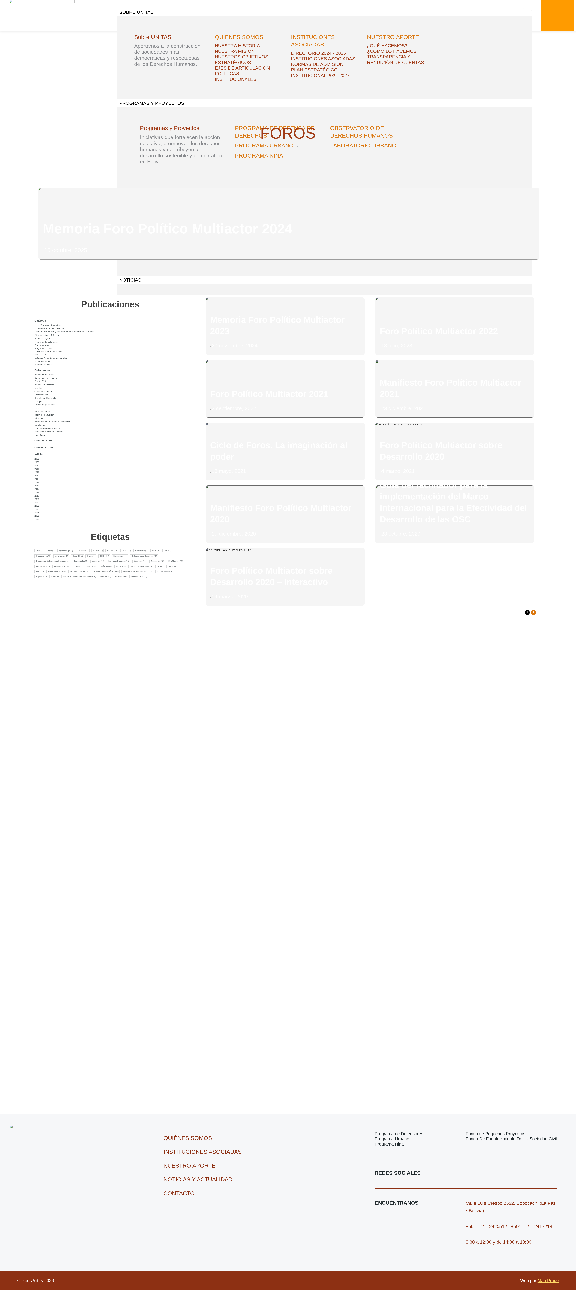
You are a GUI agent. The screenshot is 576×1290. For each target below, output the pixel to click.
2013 (36, 475)
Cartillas (38, 388)
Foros (37, 408)
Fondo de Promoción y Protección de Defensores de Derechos (64, 331)
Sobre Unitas (136, 12)
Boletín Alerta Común (44, 374)
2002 (36, 459)
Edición (39, 454)
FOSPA (91, 566)
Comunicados (43, 440)
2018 (36, 492)
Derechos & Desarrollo (45, 398)
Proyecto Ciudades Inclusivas (48, 351)
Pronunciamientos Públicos (47, 428)
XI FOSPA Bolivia (139, 577)
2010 (36, 465)
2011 (36, 469)
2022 (36, 506)
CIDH (155, 551)
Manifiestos (39, 425)
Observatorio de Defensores (47, 335)
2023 (36, 509)
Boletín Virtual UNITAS (45, 384)
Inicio (277, 146)
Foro (79, 566)
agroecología (66, 551)
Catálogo (40, 320)
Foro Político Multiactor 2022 (439, 331)
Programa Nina (41, 345)
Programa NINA (57, 571)
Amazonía (83, 551)
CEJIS (126, 551)
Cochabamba (43, 556)
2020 (36, 499)
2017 (36, 489)
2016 (36, 485)
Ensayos (38, 401)
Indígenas (106, 566)
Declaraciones (41, 394)
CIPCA (168, 551)
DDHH (104, 556)
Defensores (120, 556)
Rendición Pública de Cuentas (48, 431)
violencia (121, 577)
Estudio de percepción (45, 405)
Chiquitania (141, 551)
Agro (51, 551)
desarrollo (140, 561)
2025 (36, 516)
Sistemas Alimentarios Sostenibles (50, 358)
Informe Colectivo (42, 411)
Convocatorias (43, 447)
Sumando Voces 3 (43, 364)
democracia (81, 561)
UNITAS (105, 577)
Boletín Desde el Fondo (45, 378)
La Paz (121, 566)
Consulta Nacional (43, 391)
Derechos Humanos (118, 561)
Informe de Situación (44, 415)
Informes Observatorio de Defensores (52, 421)
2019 (36, 496)
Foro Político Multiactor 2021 (269, 394)
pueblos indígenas (166, 571)
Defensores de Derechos (144, 556)
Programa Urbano (43, 348)
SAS (55, 577)
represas (41, 577)
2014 (36, 479)
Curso (91, 556)
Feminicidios (43, 566)
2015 (36, 482)
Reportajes (39, 435)
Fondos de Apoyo (63, 566)
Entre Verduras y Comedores (48, 325)
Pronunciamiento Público (106, 571)
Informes (38, 418)
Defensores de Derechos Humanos (52, 561)
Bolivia (98, 551)
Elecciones (157, 561)
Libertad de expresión (141, 566)
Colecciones (287, 146)
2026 (36, 519)
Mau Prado (548, 1280)
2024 (36, 512)
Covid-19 (77, 556)
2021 (36, 502)
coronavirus (61, 556)
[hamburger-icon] (527, 9)
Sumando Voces (42, 361)
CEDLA (112, 551)
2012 (36, 472)
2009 (36, 462)
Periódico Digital (42, 338)
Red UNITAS (40, 354)
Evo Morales (175, 561)
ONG (172, 566)
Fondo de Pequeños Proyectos (49, 328)
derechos (98, 561)
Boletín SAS (40, 381)
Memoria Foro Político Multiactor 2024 (167, 228)
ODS (160, 566)
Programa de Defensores (46, 342)
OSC (40, 571)
